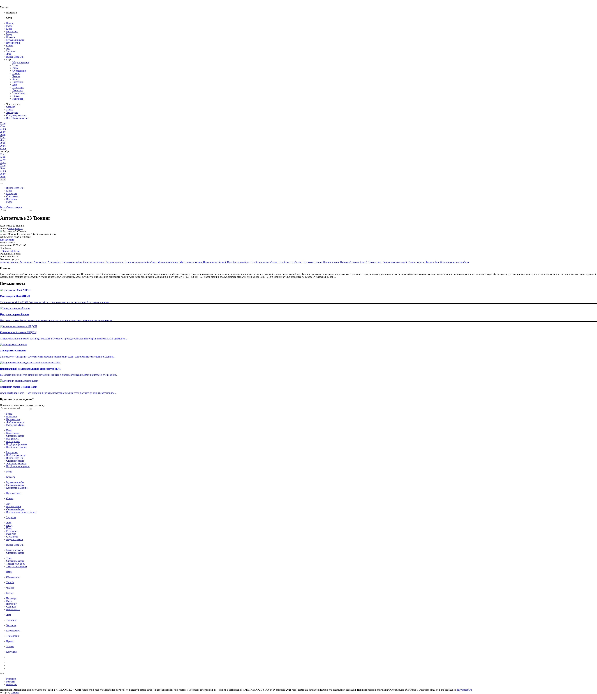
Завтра (9, 109)
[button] (1, 183)
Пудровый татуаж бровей (353, 262)
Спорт (9, 45)
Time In (16, 73)
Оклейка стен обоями (290, 262)
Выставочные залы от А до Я (21, 512)
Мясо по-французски (191, 262)
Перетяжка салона (312, 262)
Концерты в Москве (17, 487)
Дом (14, 84)
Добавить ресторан (16, 463)
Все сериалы (13, 441)
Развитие (11, 534)
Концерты (11, 193)
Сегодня (10, 106)
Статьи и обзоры (15, 436)
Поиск (9, 23)
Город (9, 26)
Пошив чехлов (331, 262)
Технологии (18, 93)
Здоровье (11, 51)
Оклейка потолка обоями (264, 262)
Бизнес (16, 79)
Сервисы (11, 606)
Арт (8, 48)
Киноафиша (12, 433)
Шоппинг (11, 604)
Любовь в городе (15, 422)
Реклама (10, 681)
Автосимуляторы (9, 262)
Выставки (11, 199)
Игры (15, 68)
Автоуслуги (40, 262)
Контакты (17, 98)
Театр (15, 65)
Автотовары (25, 262)
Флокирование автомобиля (454, 262)
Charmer (15, 692)
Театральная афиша (16, 566)
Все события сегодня (11, 207)
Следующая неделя (16, 115)
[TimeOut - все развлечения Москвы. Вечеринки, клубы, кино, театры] (7, 4)
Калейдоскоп (13, 630)
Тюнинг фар (432, 262)
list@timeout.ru (464, 689)
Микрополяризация (167, 262)
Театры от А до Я (15, 563)
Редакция (11, 679)
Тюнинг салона (416, 262)
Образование (19, 70)
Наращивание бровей (214, 262)
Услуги (10, 646)
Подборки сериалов (16, 447)
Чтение (16, 76)
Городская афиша (15, 425)
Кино (9, 28)
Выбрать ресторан (15, 455)
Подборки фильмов (16, 444)
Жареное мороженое (94, 262)
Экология (17, 90)
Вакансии (11, 684)
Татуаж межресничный (394, 262)
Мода (9, 34)
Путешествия (13, 42)
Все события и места (17, 118)
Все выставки (13, 506)
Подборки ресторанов (18, 466)
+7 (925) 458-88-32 (9, 251)
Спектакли (12, 196)
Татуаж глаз (374, 262)
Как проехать (15, 228)
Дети (9, 54)
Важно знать (13, 609)
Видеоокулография (72, 262)
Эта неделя (12, 112)
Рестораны (12, 31)
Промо (16, 96)
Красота (10, 37)
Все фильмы (12, 438)
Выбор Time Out (14, 56)
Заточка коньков (114, 262)
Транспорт (18, 87)
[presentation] (1, 179)
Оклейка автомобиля (238, 262)
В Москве (11, 416)
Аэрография (54, 262)
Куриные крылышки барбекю (140, 262)
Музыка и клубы (15, 40)
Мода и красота (20, 62)
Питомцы (17, 82)
